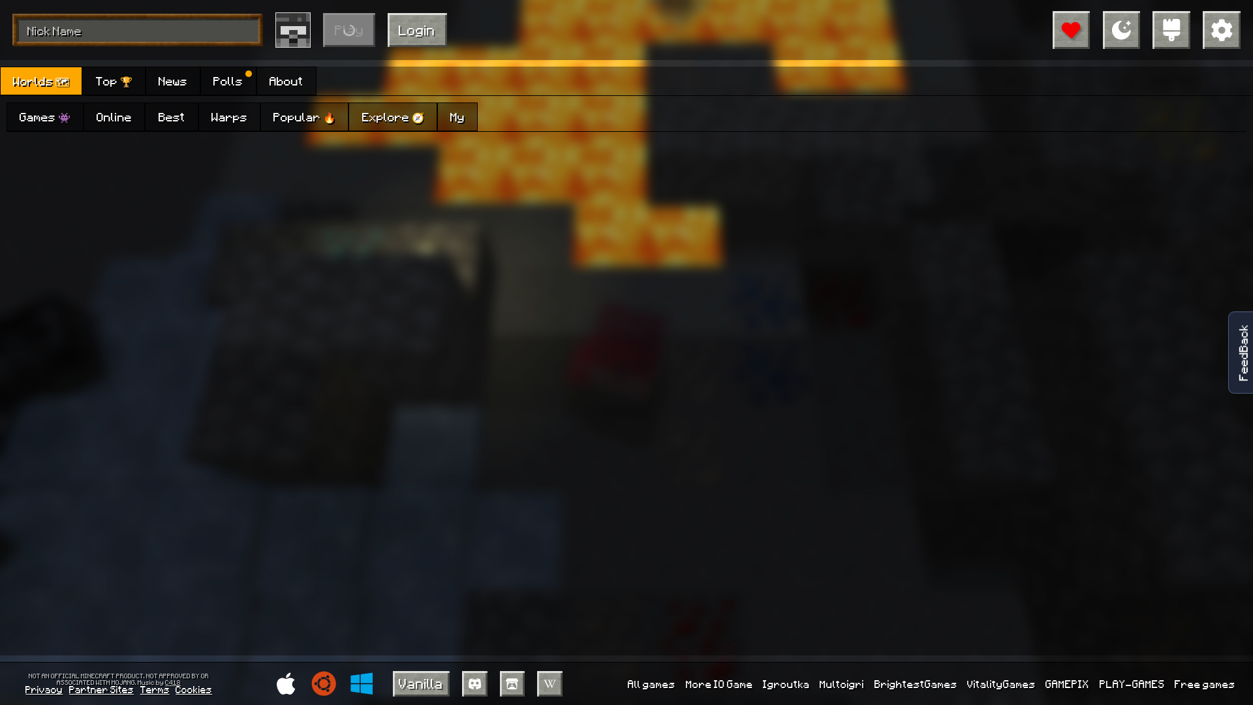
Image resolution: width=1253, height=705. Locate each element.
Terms (155, 689)
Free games (1205, 683)
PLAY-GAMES (1132, 683)
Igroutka (786, 683)
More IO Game (719, 683)
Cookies (194, 689)
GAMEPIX (1067, 683)
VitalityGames (1001, 683)
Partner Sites (101, 689)
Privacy (44, 689)
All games (651, 683)
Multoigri (842, 683)
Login (417, 29)
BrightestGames (915, 683)
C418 (173, 682)
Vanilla (421, 683)
